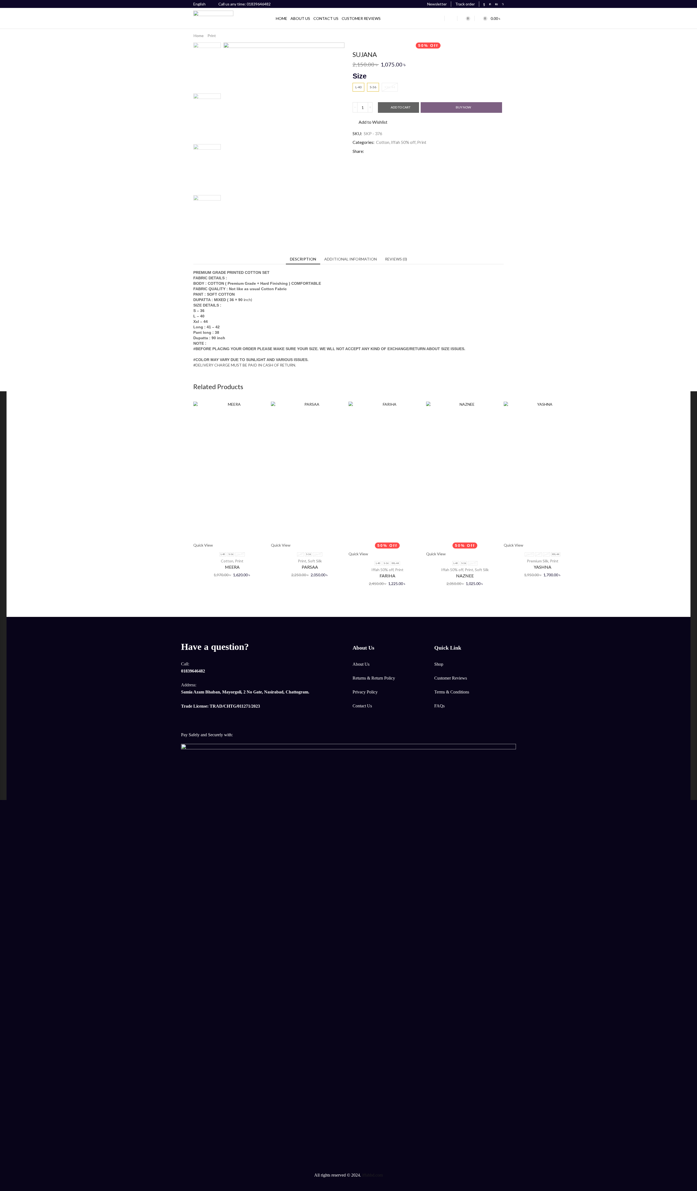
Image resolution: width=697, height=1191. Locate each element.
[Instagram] (490, 4)
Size (359, 76)
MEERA (232, 566)
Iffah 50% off (403, 142)
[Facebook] (484, 4)
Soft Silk (315, 561)
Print (211, 35)
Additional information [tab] (350, 259)
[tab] (303, 259)
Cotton (382, 142)
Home (199, 35)
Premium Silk (537, 561)
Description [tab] (303, 259)
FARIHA (387, 575)
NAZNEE (465, 575)
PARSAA (310, 566)
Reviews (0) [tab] (396, 259)
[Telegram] (503, 4)
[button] (434, 4)
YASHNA (542, 566)
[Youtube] (496, 4)
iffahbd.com (372, 1175)
